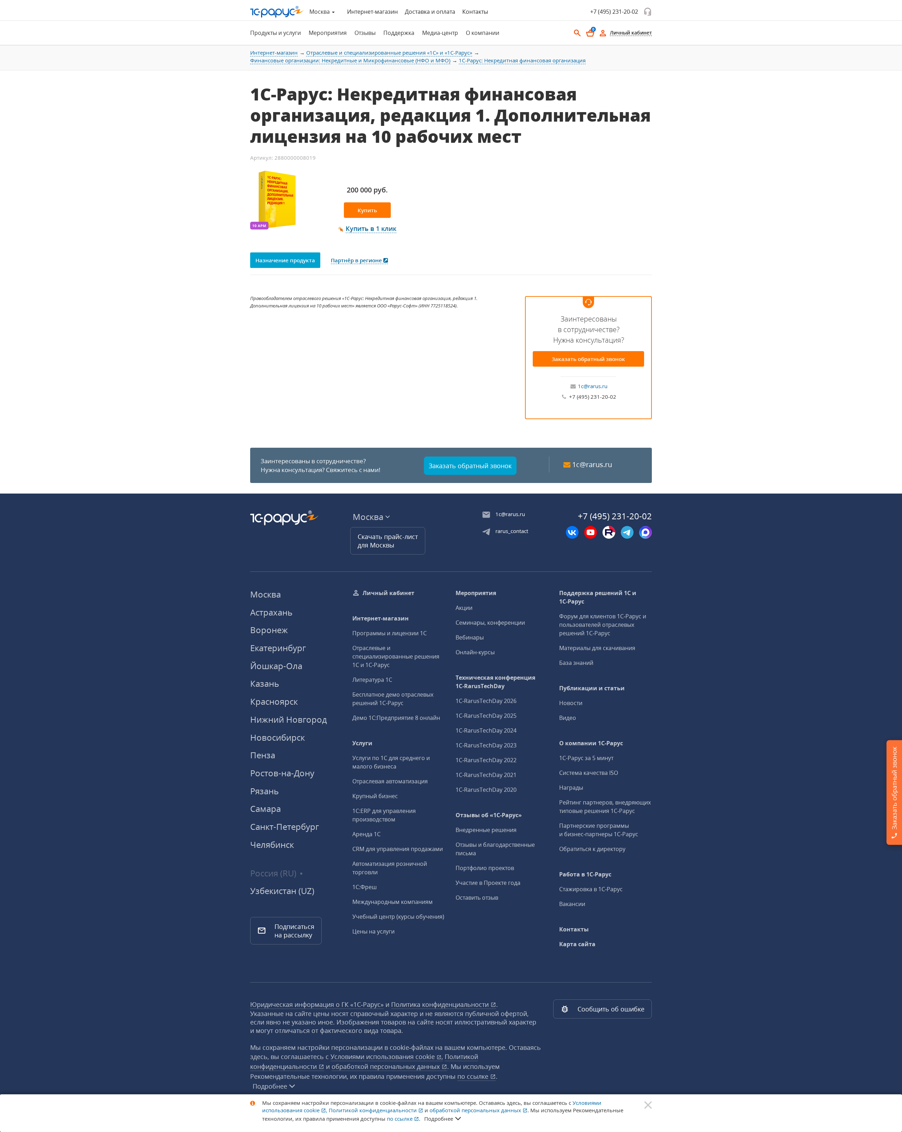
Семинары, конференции (490, 622)
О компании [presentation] (482, 33)
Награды (571, 787)
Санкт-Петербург (284, 826)
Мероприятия (476, 593)
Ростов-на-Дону (282, 773)
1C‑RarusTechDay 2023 (486, 745)
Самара (265, 808)
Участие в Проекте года (488, 883)
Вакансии (572, 904)
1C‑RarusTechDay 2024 (486, 730)
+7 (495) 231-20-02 (614, 12)
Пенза (262, 755)
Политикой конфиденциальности (373, 1110)
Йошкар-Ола (276, 666)
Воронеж (269, 630)
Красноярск (274, 701)
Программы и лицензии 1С (389, 633)
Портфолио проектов (485, 868)
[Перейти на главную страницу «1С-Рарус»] (277, 12)
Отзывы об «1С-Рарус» (489, 815)
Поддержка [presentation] (398, 33)
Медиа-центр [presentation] (440, 33)
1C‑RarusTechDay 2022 (486, 760)
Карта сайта (577, 944)
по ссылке (473, 1076)
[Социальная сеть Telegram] (627, 532)
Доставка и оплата (430, 12)
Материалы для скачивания (597, 648)
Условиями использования (386, 1056)
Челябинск (272, 844)
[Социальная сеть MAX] (645, 532)
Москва (265, 594)
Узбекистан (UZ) (282, 891)
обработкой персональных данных (386, 1066)
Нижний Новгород (288, 719)
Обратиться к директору (592, 849)
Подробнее (270, 1086)
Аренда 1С (366, 834)
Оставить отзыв (477, 897)
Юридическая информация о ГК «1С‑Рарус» (317, 1004)
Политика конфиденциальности (440, 1004)
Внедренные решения (486, 830)
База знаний (576, 663)
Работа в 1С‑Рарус (585, 874)
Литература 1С (372, 680)
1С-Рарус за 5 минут (586, 758)
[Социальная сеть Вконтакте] (572, 532)
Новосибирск (277, 737)
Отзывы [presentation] (365, 33)
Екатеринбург (278, 648)
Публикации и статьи (592, 688)
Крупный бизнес (375, 796)
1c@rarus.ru (592, 386)
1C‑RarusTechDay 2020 (486, 790)
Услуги (362, 743)
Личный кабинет (388, 593)
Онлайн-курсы (475, 652)
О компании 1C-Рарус (591, 743)
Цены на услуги (373, 931)
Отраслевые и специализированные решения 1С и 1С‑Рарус (395, 656)
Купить (367, 210)
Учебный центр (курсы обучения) (398, 916)
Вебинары (470, 637)
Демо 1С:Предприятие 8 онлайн (396, 718)
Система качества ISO (588, 773)
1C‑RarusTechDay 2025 (486, 716)
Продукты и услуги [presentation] (275, 33)
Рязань (264, 791)
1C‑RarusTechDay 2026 (486, 701)
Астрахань (271, 612)
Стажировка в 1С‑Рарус (591, 889)
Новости (570, 703)
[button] (367, 228)
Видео (567, 718)
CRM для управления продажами (397, 849)
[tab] (273, 33)
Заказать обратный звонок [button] (470, 465)
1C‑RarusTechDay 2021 (486, 775)
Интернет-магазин (372, 12)
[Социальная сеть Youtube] (590, 532)
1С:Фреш (364, 887)
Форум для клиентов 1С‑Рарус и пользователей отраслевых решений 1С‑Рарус (602, 624)
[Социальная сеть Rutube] (609, 532)
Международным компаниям (392, 902)
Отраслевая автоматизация (390, 781)
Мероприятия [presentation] (328, 33)
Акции (464, 608)
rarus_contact (511, 530)
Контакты (475, 12)
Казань (264, 683)
